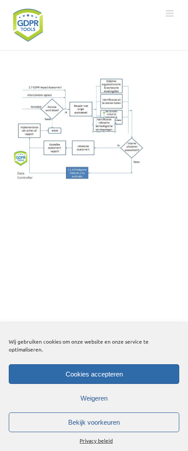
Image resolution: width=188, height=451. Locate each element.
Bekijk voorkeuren (94, 422)
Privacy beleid (96, 440)
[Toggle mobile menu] (170, 13)
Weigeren (94, 398)
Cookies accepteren (94, 374)
